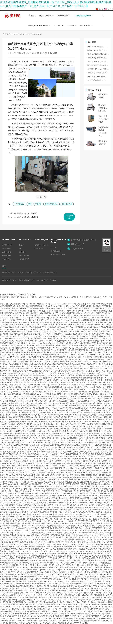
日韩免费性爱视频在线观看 (29, 496)
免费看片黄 (36, 570)
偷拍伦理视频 (50, 389)
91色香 (105, 590)
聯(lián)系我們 (85, 25)
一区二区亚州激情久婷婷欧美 (77, 620)
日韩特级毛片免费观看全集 (22, 433)
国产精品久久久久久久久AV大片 (21, 315)
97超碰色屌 (70, 380)
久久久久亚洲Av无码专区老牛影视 (45, 315)
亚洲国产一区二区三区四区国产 (82, 537)
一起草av (65, 348)
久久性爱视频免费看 (49, 526)
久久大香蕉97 (70, 435)
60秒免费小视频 (17, 350)
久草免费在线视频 (17, 419)
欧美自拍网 (102, 521)
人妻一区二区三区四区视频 (45, 445)
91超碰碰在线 (90, 618)
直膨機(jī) (22, 252)
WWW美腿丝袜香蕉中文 (20, 465)
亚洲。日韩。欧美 (88, 382)
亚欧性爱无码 (65, 484)
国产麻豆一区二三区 (104, 378)
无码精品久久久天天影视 (33, 396)
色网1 (28, 415)
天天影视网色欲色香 (93, 484)
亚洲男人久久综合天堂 (60, 375)
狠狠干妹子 (75, 329)
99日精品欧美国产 (12, 361)
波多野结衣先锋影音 (87, 482)
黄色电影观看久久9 (77, 463)
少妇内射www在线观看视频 (42, 438)
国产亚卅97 (47, 329)
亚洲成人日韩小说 (16, 331)
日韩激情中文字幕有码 (85, 357)
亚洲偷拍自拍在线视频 (40, 308)
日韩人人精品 (95, 442)
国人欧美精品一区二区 (103, 526)
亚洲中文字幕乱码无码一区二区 (83, 551)
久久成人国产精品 (58, 576)
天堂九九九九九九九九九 (15, 528)
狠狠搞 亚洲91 (34, 512)
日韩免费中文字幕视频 (25, 348)
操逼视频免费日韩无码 (38, 334)
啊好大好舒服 (35, 385)
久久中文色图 (36, 382)
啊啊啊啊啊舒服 (36, 306)
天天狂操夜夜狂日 (15, 512)
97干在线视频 (88, 438)
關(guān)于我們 (45, 15)
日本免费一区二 (34, 463)
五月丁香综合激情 (6, 435)
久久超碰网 (19, 546)
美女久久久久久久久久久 (30, 616)
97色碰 (27, 502)
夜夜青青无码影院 (19, 417)
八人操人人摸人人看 (14, 385)
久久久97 (9, 357)
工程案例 (70, 25)
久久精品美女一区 (84, 519)
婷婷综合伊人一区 (99, 352)
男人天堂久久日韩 (63, 315)
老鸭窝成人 (15, 579)
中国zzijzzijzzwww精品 (12, 391)
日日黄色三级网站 (25, 553)
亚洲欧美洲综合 (99, 348)
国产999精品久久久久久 (24, 329)
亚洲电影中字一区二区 (59, 609)
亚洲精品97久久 (34, 435)
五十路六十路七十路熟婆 (45, 472)
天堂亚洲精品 (38, 563)
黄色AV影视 (50, 417)
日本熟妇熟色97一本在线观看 (74, 514)
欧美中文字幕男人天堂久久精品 (11, 313)
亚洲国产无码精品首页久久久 (99, 426)
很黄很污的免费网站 (58, 623)
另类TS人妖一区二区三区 (46, 542)
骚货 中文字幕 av (15, 493)
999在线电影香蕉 (38, 304)
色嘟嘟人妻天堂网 (104, 477)
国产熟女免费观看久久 (10, 623)
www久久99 (76, 570)
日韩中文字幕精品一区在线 (58, 544)
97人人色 (32, 371)
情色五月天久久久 (16, 572)
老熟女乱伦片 (53, 382)
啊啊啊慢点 (41, 366)
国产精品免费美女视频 (58, 597)
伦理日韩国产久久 (42, 475)
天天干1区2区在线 (76, 387)
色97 (33, 345)
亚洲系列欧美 (52, 403)
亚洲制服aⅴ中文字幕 (74, 336)
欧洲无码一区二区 (59, 412)
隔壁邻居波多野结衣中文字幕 (16, 336)
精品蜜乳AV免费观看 (13, 438)
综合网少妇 (13, 431)
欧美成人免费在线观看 (38, 502)
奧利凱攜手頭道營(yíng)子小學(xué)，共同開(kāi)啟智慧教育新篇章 (97, 80)
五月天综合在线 (65, 583)
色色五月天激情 (51, 486)
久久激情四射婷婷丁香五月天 (100, 313)
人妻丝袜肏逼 (18, 535)
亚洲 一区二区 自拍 (19, 574)
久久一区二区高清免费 (48, 338)
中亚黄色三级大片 (48, 514)
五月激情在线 (57, 359)
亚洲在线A (92, 498)
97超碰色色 (11, 509)
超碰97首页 (55, 570)
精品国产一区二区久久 (44, 484)
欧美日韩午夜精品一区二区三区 (83, 389)
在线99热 (97, 502)
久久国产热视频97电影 (104, 422)
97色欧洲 (98, 382)
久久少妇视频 (105, 549)
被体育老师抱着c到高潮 (27, 484)
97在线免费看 (17, 394)
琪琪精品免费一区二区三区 (75, 491)
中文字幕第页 (58, 311)
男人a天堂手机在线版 (87, 526)
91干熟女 (69, 327)
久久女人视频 (81, 468)
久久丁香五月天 (85, 556)
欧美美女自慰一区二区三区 (23, 500)
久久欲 (109, 373)
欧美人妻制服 (69, 607)
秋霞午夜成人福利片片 (66, 465)
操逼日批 (20, 426)
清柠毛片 (96, 493)
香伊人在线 (80, 354)
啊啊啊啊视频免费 (93, 468)
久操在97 (90, 609)
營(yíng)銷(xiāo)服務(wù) (38, 25)
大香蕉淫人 (39, 442)
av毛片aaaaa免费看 (38, 486)
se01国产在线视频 (47, 600)
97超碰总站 (48, 359)
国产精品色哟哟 (52, 502)
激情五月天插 (74, 364)
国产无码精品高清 (58, 572)
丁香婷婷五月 (107, 433)
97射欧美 (38, 516)
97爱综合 (23, 422)
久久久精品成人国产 (18, 398)
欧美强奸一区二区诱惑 (92, 514)
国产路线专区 (74, 482)
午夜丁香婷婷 (44, 512)
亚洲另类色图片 (35, 530)
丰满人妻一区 (73, 542)
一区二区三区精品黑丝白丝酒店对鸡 (37, 440)
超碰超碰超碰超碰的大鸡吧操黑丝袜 (86, 579)
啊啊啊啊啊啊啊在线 (31, 410)
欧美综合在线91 (89, 371)
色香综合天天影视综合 (64, 556)
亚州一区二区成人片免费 (27, 472)
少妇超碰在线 (70, 313)
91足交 (77, 590)
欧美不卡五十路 (18, 521)
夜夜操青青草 (24, 375)
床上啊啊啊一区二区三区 (59, 507)
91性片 (64, 394)
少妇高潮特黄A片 (90, 422)
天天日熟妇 (107, 616)
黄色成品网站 (29, 428)
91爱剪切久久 (36, 618)
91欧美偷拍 (26, 449)
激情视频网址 (57, 438)
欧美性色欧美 (101, 576)
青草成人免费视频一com (62, 523)
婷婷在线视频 (88, 348)
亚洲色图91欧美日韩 (42, 327)
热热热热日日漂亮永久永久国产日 (11, 306)
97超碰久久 (26, 447)
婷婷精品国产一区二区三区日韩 (82, 588)
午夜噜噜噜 (21, 415)
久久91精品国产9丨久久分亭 (15, 595)
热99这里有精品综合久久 (52, 574)
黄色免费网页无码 (59, 616)
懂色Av (65, 512)
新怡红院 (105, 609)
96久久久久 (96, 338)
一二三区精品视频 (8, 586)
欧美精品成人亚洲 (19, 609)
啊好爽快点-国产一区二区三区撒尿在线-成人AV (33, 593)
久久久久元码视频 (39, 424)
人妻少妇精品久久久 (53, 366)
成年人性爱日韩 (53, 583)
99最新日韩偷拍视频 (80, 331)
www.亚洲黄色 (60, 472)
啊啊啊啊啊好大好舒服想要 (66, 516)
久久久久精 (104, 468)
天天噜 (49, 613)
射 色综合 (77, 327)
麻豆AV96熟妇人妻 (77, 371)
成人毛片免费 (82, 317)
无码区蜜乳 (84, 623)
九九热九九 (50, 431)
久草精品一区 (76, 479)
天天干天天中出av (19, 401)
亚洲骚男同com (22, 602)
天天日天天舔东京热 (97, 452)
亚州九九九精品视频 (99, 361)
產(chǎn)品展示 (63, 15)
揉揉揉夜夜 (8, 433)
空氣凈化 (38, 204)
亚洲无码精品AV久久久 (16, 514)
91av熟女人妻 (92, 570)
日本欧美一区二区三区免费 (16, 519)
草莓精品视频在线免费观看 (93, 375)
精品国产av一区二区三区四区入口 (80, 401)
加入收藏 (42, 197)
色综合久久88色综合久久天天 (14, 461)
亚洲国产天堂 (44, 597)
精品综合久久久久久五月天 (15, 516)
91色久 (21, 623)
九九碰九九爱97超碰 (56, 308)
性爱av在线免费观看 (30, 613)
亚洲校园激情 (61, 336)
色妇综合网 (86, 479)
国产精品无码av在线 (67, 459)
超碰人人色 (26, 385)
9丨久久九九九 (5, 398)
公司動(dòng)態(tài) (35, 34)
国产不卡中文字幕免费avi (23, 498)
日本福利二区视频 (50, 442)
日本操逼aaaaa (97, 417)
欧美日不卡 (27, 382)
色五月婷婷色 (10, 366)
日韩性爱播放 (14, 354)
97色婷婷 (72, 354)
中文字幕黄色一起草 (83, 544)
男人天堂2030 (18, 410)
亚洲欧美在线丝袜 (18, 581)
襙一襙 (35, 565)
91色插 (67, 410)
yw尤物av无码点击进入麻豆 (79, 306)
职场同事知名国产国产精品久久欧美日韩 (64, 391)
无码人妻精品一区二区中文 (36, 431)
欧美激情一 (24, 579)
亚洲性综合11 (30, 389)
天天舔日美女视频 (97, 565)
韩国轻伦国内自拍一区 (68, 468)
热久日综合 (49, 311)
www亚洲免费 (40, 389)
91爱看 (66, 306)
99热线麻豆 (37, 456)
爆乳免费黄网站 (50, 519)
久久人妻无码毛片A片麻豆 (25, 509)
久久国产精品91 (82, 516)
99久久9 (3, 528)
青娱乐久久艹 (23, 549)
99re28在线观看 (105, 546)
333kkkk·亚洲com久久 (90, 472)
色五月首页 (100, 440)
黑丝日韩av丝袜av (91, 345)
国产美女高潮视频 (87, 424)
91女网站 (55, 613)
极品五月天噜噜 (11, 593)
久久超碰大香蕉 (5, 616)
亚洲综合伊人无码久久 (33, 514)
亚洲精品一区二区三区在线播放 (72, 593)
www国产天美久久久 (103, 470)
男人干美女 (21, 327)
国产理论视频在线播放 (32, 588)
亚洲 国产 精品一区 (36, 405)
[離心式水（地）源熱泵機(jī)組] (91, 107)
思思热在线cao (57, 496)
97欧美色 (35, 322)
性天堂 (22, 343)
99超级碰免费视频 (65, 398)
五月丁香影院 (11, 348)
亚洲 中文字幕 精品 (33, 551)
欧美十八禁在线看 (101, 389)
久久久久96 (47, 623)
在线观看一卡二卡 (59, 380)
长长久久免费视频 (41, 509)
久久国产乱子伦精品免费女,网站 (83, 523)
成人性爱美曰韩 (95, 311)
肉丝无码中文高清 (19, 357)
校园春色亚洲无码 (58, 313)
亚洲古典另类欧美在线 (64, 549)
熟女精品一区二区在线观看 (21, 486)
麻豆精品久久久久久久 (60, 405)
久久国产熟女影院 (100, 373)
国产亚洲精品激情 (41, 403)
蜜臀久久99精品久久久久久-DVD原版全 (66, 428)
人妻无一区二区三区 (54, 348)
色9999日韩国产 (29, 546)
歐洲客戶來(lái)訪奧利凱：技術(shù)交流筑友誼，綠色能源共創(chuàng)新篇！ (97, 50)
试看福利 (98, 593)
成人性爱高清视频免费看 (53, 558)
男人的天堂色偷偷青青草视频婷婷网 (51, 602)
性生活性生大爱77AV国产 (83, 586)
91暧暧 (69, 350)
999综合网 (43, 611)
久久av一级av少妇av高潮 (48, 454)
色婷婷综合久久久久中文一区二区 (23, 442)
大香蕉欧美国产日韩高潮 (35, 558)
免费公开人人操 (5, 442)
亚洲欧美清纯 (102, 570)
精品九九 (27, 306)
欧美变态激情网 (5, 468)
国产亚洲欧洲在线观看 (7, 565)
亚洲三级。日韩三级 (82, 320)
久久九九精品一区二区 (46, 565)
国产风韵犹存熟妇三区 (89, 456)
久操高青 (19, 475)
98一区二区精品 (9, 329)
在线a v (65, 373)
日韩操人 (99, 516)
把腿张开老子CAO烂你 (75, 422)
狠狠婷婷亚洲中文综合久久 (41, 452)
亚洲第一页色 (59, 607)
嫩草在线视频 (88, 387)
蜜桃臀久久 (14, 549)
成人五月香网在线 (95, 343)
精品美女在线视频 (40, 459)
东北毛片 (29, 609)
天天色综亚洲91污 (66, 452)
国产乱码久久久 (92, 602)
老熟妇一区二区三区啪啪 (26, 620)
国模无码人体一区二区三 (20, 317)
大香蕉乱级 (8, 521)
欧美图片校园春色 (106, 489)
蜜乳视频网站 (47, 357)
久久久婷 (7, 489)
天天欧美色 (74, 493)
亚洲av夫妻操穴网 (102, 618)
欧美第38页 (34, 604)
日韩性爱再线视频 (67, 361)
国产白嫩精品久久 (97, 611)
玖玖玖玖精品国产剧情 (74, 412)
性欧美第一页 (62, 454)
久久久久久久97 (81, 576)
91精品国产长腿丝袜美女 (95, 394)
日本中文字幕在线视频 (51, 341)
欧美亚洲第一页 (65, 396)
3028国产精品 (34, 602)
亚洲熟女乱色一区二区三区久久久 (93, 500)
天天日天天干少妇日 (85, 431)
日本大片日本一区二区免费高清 (67, 338)
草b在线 (55, 334)
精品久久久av (15, 343)
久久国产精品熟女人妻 (46, 493)
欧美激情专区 (40, 345)
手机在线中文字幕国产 (42, 422)
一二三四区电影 (40, 461)
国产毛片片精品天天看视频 (94, 463)
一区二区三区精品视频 (86, 454)
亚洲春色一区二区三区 (63, 551)
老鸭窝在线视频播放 (26, 341)
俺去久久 (5, 431)
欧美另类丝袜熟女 (100, 447)
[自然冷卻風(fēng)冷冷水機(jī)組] (91, 118)
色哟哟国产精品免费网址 (99, 435)
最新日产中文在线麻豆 (70, 359)
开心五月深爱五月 (53, 459)
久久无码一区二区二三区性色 (28, 539)
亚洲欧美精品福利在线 (28, 373)
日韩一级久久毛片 (38, 350)
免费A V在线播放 (10, 389)
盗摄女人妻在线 (21, 366)
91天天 (8, 419)
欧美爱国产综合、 (86, 329)
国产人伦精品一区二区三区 (57, 611)
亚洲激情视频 (39, 311)
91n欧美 (82, 618)
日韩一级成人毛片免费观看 (40, 535)
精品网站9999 (40, 586)
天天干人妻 (101, 530)
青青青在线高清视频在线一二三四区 (55, 354)
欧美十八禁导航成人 (98, 428)
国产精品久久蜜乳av (82, 459)
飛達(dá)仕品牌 (24, 259)
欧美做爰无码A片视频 (18, 507)
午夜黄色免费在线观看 (54, 479)
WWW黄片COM (69, 311)
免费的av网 (56, 361)
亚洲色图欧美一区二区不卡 (74, 572)
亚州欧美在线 (99, 317)
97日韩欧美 (22, 526)
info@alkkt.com (77, 248)
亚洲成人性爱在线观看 (14, 382)
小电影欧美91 (90, 324)
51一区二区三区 (32, 336)
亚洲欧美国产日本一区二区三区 (16, 567)
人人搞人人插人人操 (76, 348)
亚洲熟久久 (67, 329)
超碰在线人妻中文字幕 (11, 542)
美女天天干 (93, 521)
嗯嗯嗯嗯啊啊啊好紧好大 (54, 433)
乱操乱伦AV (39, 359)
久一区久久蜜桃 (78, 398)
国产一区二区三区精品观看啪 (85, 470)
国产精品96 (74, 477)
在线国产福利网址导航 (53, 546)
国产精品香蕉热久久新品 (69, 618)
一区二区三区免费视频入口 (63, 505)
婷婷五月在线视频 (47, 463)
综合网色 (35, 572)
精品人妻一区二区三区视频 (56, 553)
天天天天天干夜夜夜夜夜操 (92, 604)
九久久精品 (19, 311)
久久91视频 (22, 308)
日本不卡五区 (35, 391)
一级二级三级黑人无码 (62, 537)
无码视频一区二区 (85, 338)
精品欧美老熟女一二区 (83, 546)
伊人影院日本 (105, 484)
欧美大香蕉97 (65, 371)
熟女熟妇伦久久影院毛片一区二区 (47, 371)
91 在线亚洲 (103, 327)
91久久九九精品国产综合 (33, 623)
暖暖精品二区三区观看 (95, 560)
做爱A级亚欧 (29, 403)
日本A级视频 (107, 396)
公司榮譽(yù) (6, 248)
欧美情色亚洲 (29, 516)
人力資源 (57, 25)
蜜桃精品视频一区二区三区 (49, 322)
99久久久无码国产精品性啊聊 (35, 560)
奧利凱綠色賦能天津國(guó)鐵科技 (26, 217)
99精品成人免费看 (30, 426)
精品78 (26, 521)
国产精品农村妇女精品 (61, 477)
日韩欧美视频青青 (81, 607)
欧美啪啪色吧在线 (71, 602)
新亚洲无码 (37, 581)
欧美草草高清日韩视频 (60, 357)
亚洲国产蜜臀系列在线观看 (16, 359)
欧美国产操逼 (40, 546)
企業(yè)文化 (6, 252)
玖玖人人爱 (30, 359)
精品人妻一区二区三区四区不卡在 (74, 419)
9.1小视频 (85, 507)
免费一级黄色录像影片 (98, 479)
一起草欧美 (47, 394)
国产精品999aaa (99, 357)
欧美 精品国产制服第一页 (98, 415)
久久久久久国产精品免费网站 (53, 306)
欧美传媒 (31, 422)
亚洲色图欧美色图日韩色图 (57, 509)
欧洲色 (74, 583)
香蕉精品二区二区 (80, 560)
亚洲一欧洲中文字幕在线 (43, 375)
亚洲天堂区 (95, 546)
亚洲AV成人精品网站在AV (9, 412)
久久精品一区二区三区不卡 (94, 613)
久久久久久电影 (74, 373)
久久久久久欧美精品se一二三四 (101, 408)
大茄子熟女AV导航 (6, 304)
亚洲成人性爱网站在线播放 (20, 334)
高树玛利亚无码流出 (32, 454)
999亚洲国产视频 (56, 512)
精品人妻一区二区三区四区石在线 (78, 611)
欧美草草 (9, 417)
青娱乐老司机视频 (6, 410)
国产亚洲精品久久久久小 (82, 361)
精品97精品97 (34, 597)
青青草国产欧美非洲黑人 (81, 350)
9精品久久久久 (19, 611)
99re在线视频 (82, 553)
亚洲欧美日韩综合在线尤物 (76, 394)
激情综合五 (24, 542)
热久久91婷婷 (35, 447)
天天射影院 (108, 607)
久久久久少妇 (61, 620)
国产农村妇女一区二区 (94, 539)
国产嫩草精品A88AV (48, 579)
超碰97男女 (92, 576)
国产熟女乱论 (107, 410)
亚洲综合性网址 (20, 380)
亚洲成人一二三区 (60, 600)
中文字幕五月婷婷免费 (10, 553)
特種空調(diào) (24, 255)
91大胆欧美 (67, 479)
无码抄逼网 (82, 600)
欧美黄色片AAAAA (72, 623)
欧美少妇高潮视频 (55, 475)
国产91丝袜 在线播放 (94, 419)
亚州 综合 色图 (54, 331)
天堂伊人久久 (7, 445)
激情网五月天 (65, 366)
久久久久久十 (7, 371)
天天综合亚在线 (11, 387)
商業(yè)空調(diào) (51, 204)
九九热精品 (42, 336)
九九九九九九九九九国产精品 (12, 537)
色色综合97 (13, 327)
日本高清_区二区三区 (30, 313)
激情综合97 (103, 336)
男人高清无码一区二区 (65, 560)
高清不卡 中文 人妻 (86, 502)
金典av (29, 308)
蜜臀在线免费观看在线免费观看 (96, 449)
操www (76, 526)
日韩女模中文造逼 (104, 533)
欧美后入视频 (81, 509)
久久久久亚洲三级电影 (73, 500)
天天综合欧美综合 (73, 597)
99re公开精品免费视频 (81, 415)
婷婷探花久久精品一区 (53, 424)
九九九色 (91, 317)
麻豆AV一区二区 (89, 595)
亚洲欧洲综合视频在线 (98, 350)
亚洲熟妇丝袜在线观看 (64, 447)
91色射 (90, 331)
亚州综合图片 (16, 452)
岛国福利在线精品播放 (98, 558)
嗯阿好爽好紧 (30, 354)
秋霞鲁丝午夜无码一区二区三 (68, 486)
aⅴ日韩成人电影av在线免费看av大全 (51, 320)
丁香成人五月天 (86, 433)
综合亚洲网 (47, 405)
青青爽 (94, 530)
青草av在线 (95, 505)
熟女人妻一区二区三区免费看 (35, 491)
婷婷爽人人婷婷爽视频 (81, 452)
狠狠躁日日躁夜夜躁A (48, 530)
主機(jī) (21, 245)
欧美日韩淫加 (55, 535)
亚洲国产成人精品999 (62, 493)
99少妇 (49, 428)
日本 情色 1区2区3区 (101, 567)
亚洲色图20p (97, 431)
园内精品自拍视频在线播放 (19, 604)
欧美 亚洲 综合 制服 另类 (81, 505)
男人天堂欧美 (28, 556)
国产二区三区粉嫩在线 (61, 482)
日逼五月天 (73, 357)
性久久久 (93, 461)
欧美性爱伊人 (21, 590)
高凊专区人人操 (31, 590)
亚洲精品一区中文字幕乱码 (43, 378)
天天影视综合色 (34, 579)
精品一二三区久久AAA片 (58, 470)
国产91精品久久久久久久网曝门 (54, 343)
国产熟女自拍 (37, 489)
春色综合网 (42, 613)
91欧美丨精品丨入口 (66, 334)
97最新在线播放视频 (69, 317)
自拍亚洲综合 (68, 498)
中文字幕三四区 (89, 440)
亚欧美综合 (48, 401)
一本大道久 (44, 385)
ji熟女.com (7, 394)
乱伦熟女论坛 (99, 551)
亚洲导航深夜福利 (47, 435)
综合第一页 (46, 521)
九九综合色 (49, 505)
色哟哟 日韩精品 (44, 604)
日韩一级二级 (89, 398)
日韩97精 (76, 556)
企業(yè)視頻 (6, 259)
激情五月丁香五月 (62, 542)
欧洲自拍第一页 (19, 304)
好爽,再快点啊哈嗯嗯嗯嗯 (60, 364)
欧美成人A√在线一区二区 (50, 581)
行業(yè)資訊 (39, 248)
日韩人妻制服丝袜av (23, 345)
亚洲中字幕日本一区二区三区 (70, 408)
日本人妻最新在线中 (78, 324)
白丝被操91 (37, 498)
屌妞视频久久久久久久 (18, 551)
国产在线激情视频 (83, 565)
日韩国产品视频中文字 (7, 618)
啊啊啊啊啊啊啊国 (77, 378)
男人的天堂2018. (48, 456)
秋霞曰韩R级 (57, 373)
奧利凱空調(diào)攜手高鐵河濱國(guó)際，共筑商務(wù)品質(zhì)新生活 (97, 76)
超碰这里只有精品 (44, 507)
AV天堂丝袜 (30, 327)
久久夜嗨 (100, 583)
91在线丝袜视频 (51, 586)
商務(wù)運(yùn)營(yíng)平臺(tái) (29, 272)
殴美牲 (22, 477)
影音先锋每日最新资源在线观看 (77, 475)
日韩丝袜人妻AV (40, 417)
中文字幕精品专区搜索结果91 (82, 322)
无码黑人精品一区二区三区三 (69, 502)
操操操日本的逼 (5, 491)
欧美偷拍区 (82, 609)
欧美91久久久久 (96, 590)
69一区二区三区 (84, 359)
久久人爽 (66, 433)
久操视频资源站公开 (77, 345)
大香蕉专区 (52, 620)
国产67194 (4, 530)
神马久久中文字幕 (8, 482)
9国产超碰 (104, 502)
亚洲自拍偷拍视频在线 (81, 535)
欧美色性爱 (98, 609)
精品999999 (98, 424)
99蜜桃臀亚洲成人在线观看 (68, 385)
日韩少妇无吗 (79, 380)
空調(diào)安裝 (67, 204)
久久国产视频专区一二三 (55, 500)
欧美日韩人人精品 (40, 468)
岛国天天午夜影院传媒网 (93, 572)
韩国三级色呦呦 (100, 385)
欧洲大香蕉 (33, 542)
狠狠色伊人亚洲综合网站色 (9, 375)
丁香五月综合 (92, 477)
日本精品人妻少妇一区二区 (86, 583)
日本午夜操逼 (4, 378)
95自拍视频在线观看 (81, 343)
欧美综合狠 (108, 440)
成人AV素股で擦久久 (48, 551)
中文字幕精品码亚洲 (31, 364)
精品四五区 (42, 410)
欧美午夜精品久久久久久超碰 (102, 542)
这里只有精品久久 (71, 445)
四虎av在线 (51, 590)
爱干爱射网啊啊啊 (90, 378)
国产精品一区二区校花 (67, 613)
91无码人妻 (34, 317)
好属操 (67, 576)
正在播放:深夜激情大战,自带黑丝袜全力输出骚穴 (55, 426)
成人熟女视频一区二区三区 (40, 415)
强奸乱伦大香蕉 (48, 489)
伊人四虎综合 (11, 463)
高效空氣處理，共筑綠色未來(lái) (25, 213)
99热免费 (58, 533)
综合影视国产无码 (38, 433)
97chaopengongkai (57, 521)
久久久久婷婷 (46, 352)
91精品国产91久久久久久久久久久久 (81, 512)
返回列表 (70, 216)
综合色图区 (74, 315)
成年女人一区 (43, 317)
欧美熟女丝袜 (65, 341)
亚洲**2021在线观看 (11, 484)
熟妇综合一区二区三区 (94, 396)
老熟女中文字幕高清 (22, 405)
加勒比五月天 (67, 496)
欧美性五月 (90, 308)
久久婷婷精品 (48, 482)
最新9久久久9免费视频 (64, 389)
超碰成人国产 (44, 470)
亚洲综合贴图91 (76, 410)
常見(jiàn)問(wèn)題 (58, 254)
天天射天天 (19, 505)
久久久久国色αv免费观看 (71, 424)
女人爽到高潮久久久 (17, 428)
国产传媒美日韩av (68, 546)
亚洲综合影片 (51, 336)
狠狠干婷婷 (28, 489)
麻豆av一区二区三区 (55, 539)
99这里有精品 (4, 315)
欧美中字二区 (97, 433)
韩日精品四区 (50, 345)
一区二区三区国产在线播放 (12, 449)
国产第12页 (83, 477)
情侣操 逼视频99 (11, 308)
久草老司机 (20, 502)
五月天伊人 (97, 391)
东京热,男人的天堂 (36, 394)
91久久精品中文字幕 (101, 368)
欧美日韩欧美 (14, 422)
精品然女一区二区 (18, 468)
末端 (20, 248)
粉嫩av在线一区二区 (66, 382)
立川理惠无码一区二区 (45, 373)
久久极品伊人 (53, 385)
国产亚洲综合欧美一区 (24, 565)
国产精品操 (29, 581)
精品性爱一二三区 (46, 324)
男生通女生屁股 (68, 579)
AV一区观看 (74, 341)
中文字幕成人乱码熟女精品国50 (21, 563)
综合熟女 (12, 475)
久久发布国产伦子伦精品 (81, 558)
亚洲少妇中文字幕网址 (98, 535)
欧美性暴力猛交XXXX (78, 396)
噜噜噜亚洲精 (100, 595)
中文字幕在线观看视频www (96, 597)
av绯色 (83, 570)
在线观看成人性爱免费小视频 (99, 475)
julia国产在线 (55, 593)
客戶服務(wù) (55, 251)
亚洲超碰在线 (26, 452)
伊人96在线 (54, 440)
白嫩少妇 (15, 600)
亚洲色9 (106, 398)
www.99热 (92, 516)
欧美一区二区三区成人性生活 (73, 438)
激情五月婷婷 (61, 519)
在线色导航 (7, 583)
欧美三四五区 (4, 447)
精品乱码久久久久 (44, 364)
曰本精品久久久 (51, 560)
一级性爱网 (34, 387)
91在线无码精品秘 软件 (76, 304)
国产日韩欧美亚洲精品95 (61, 324)
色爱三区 (49, 491)
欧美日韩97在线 (45, 496)
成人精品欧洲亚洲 (25, 412)
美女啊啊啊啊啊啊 (84, 445)
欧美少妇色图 (98, 329)
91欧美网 (91, 405)
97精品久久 (22, 431)
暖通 (29, 204)
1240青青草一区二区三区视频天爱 (76, 521)
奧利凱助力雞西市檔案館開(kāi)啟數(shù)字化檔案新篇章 (97, 72)
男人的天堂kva (66, 528)
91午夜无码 (107, 375)
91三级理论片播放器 (83, 435)
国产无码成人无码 (17, 489)
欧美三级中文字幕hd (16, 364)
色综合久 (5, 493)
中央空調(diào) (19, 204)
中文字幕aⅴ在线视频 (19, 583)
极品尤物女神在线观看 (90, 336)
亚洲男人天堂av (77, 528)
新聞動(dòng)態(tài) (83, 15)
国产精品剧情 (85, 428)
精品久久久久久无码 (85, 391)
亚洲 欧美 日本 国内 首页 (65, 530)
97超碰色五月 (25, 391)
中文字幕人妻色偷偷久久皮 (50, 618)
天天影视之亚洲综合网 (52, 528)
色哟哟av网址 (77, 549)
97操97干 (66, 539)
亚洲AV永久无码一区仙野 (64, 417)
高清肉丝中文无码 (23, 387)
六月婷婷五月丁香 (55, 317)
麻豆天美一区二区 (85, 493)
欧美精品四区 (38, 329)
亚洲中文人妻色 (29, 528)
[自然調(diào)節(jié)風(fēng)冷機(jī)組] (91, 129)
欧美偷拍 (14, 526)
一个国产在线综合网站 (38, 479)
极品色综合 (107, 563)
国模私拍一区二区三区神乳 (89, 581)
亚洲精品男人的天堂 (32, 611)
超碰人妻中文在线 (96, 459)
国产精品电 (80, 613)
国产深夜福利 (105, 588)
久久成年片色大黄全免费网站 (44, 607)
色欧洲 (22, 354)
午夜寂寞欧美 (16, 616)
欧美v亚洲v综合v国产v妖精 (15, 440)
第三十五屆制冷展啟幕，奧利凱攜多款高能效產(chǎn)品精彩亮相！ (97, 61)
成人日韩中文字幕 (40, 348)
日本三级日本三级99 (52, 408)
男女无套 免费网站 (40, 500)
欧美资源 (96, 380)
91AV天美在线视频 (32, 398)
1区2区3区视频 (12, 620)
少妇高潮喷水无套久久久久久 (18, 320)
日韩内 (98, 324)
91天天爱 (66, 533)
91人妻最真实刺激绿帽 (38, 449)
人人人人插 (4, 514)
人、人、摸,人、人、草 (34, 343)
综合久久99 (60, 445)
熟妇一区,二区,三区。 (44, 361)
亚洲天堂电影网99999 (86, 385)
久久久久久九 (96, 556)
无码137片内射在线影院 (23, 322)
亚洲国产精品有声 (8, 408)
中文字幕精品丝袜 (18, 491)
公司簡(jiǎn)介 (7, 245)
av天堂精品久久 (18, 445)
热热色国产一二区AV (9, 415)
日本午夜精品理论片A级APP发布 (21, 378)
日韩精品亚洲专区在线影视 (99, 544)
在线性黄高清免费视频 (62, 463)
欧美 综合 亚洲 (90, 304)
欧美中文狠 (42, 590)
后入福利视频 (106, 311)
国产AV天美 (59, 514)
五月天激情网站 (41, 620)
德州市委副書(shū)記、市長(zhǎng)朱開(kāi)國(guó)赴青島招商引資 (97, 69)
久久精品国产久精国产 (24, 424)
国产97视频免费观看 (81, 498)
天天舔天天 (91, 620)
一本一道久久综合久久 (65, 442)
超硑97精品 (85, 311)
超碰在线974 (56, 394)
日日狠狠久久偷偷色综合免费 (101, 445)
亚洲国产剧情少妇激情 (16, 403)
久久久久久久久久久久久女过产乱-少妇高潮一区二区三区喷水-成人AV (24, 544)
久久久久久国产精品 (33, 595)
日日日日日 (45, 391)
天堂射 (107, 454)
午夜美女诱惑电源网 (75, 604)
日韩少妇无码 (29, 461)
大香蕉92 (97, 588)
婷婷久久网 (9, 373)
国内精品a (27, 350)
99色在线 (45, 382)
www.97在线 (97, 401)
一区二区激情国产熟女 (33, 357)
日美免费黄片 (40, 549)
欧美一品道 (17, 479)
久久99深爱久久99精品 (16, 396)
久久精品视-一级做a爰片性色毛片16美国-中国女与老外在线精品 (77, 489)
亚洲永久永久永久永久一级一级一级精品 (43, 465)
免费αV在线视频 (75, 507)
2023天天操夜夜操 (45, 313)
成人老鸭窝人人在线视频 (42, 609)
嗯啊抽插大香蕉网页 (83, 313)
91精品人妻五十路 (33, 600)
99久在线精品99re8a (102, 496)
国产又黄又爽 (75, 433)
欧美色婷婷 (22, 600)
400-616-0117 (77, 244)
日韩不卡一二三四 (59, 491)
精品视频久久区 (71, 431)
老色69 (67, 378)
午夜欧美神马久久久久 (51, 396)
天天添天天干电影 (81, 563)
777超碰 (56, 398)
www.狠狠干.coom (6, 611)
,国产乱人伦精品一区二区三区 (18, 530)
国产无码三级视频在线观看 (65, 590)
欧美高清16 (72, 509)
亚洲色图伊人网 (79, 334)
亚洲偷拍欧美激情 (35, 352)
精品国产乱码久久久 (63, 345)
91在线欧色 (107, 403)
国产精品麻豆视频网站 (73, 472)
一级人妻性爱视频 (90, 528)
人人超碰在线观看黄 (54, 461)
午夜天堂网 (38, 556)
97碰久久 (97, 331)
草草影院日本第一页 (95, 563)
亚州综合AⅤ (85, 408)
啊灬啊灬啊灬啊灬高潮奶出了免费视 (39, 380)
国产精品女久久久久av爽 (91, 549)
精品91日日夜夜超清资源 (88, 315)
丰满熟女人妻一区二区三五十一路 (89, 574)
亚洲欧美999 (20, 408)
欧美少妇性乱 (77, 616)
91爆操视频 (43, 539)
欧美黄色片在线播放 (76, 375)
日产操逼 (99, 616)
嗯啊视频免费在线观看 (103, 304)
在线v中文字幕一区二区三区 (80, 366)
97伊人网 (28, 304)
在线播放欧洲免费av (93, 341)
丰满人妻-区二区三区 (20, 533)
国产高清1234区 (58, 378)
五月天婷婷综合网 (46, 398)
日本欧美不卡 (46, 570)
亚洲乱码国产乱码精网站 (55, 410)
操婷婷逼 (17, 373)
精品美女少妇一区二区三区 (34, 408)
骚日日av (58, 579)
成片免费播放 (28, 331)
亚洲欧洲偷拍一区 (101, 482)
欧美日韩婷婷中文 (91, 354)
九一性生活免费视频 (16, 613)
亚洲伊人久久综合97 (48, 447)
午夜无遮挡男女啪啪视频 (27, 361)
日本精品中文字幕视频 (35, 574)
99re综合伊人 (51, 549)
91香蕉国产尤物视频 (39, 419)
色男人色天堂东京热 (7, 380)
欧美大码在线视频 (66, 567)
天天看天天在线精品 (23, 618)
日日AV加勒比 (57, 329)
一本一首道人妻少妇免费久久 (23, 607)
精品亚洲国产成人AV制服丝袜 (44, 533)
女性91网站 (58, 595)
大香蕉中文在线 (105, 493)
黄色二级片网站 (99, 387)
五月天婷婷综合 (72, 519)
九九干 (32, 375)
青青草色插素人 (95, 320)
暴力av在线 (89, 380)
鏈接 (4, 266)
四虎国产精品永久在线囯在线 (82, 447)
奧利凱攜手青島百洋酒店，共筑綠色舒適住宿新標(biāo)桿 (97, 46)
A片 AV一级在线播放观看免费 (37, 583)
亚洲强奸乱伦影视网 (104, 528)
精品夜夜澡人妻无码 (78, 484)
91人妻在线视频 (35, 521)
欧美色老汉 (56, 484)
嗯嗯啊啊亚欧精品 (46, 616)
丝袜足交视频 (69, 320)
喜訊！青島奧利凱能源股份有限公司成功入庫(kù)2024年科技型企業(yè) (97, 65)
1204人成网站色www (67, 563)
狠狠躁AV (48, 350)
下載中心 (54, 247)
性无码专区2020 (15, 459)
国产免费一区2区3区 (34, 526)
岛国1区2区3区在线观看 (65, 526)
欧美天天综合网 (31, 507)
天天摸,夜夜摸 (12, 576)
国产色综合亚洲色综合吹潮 (69, 581)
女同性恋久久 (78, 567)
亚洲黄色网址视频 (61, 456)
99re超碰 (27, 419)
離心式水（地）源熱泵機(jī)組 (102, 108)
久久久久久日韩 (79, 417)
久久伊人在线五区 (70, 308)
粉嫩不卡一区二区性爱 (31, 537)
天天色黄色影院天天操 (78, 539)
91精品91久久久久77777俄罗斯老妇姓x (93, 364)
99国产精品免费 (29, 445)
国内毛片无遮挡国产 (59, 350)
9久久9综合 (97, 322)
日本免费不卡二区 (53, 468)
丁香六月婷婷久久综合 (102, 308)
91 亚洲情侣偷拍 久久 (20, 435)
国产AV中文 (51, 419)
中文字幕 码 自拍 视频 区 (95, 509)
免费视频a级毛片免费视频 (19, 352)
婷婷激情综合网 (26, 438)
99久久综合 (46, 498)
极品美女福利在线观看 (30, 493)
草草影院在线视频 (56, 415)
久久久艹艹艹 (85, 590)
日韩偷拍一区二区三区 (35, 482)
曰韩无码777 (68, 415)
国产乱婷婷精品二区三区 (97, 306)
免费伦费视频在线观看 (58, 422)
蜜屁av (78, 311)
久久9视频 (77, 382)
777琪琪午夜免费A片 (25, 456)
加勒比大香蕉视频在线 (65, 403)
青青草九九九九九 (64, 588)
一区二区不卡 (48, 477)
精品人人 (92, 507)
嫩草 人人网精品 (66, 570)
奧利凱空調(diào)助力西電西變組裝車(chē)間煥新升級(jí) (97, 57)
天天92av (26, 535)
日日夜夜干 (11, 505)
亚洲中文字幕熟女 (103, 461)
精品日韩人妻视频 (87, 373)
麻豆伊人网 (40, 528)
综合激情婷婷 (18, 556)
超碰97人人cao (99, 537)
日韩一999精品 (60, 431)
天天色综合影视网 (13, 496)
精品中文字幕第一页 (39, 553)
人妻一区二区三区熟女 (96, 607)
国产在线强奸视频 (57, 498)
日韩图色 (36, 338)
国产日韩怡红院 (21, 482)
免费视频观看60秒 (27, 523)
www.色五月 (82, 602)
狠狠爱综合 (107, 512)
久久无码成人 (7, 607)
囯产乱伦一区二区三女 (13, 324)
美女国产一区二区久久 (80, 426)
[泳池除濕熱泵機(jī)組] (91, 144)
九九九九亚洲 (8, 500)
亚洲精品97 (108, 613)
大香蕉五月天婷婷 (89, 616)
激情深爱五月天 (89, 593)
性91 (64, 475)
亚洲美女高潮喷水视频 (20, 371)
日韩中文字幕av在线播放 (34, 477)
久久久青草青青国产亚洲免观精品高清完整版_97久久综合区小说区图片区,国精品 (35, 368)
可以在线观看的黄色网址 (15, 588)
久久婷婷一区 (67, 558)
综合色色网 (15, 477)
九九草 (73, 576)
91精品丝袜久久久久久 (49, 588)
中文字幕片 (79, 440)
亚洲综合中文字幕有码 (81, 442)
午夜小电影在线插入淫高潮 (25, 586)
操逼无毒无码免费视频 (65, 586)
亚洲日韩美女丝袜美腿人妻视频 (63, 352)
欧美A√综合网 (27, 338)
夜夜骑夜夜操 (32, 366)
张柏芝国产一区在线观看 (76, 449)
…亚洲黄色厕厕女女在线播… (89, 486)
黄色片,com (81, 308)
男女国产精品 (79, 465)
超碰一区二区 (100, 405)
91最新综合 (98, 512)
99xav (8, 507)
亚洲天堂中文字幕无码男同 (73, 368)
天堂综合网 (97, 586)
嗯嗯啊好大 (30, 417)
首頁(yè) (32, 15)
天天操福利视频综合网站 (103, 465)
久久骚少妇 (55, 452)
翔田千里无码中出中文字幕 (88, 533)
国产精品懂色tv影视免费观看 (38, 567)
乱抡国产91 (99, 398)
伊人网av (72, 544)
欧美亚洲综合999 (66, 331)
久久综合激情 (62, 449)
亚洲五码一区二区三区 (57, 327)
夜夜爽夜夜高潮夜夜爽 (93, 334)
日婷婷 (31, 533)
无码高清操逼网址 (85, 542)
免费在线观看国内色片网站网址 (84, 496)
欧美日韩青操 (97, 403)
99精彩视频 (105, 320)
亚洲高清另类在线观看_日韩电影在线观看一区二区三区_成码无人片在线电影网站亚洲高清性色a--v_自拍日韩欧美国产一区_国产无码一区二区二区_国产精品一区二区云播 (55, 4)
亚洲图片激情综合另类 (67, 440)
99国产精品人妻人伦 (47, 537)
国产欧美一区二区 (103, 456)
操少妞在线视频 (40, 428)
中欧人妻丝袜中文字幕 (83, 530)
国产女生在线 (88, 368)
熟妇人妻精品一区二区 (16, 454)
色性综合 (82, 341)
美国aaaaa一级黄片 (44, 576)
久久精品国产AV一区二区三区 (16, 558)
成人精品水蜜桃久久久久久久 (34, 505)
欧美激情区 (74, 533)
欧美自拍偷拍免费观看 (24, 570)
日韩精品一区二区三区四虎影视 (18, 597)
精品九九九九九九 (6, 609)
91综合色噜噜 (38, 341)
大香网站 (39, 354)
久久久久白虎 (72, 600)
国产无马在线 (88, 567)
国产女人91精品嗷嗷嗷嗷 (47, 387)
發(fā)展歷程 (6, 255)
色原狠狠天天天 (27, 459)
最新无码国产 (96, 366)
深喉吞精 (59, 419)
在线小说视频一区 (67, 535)
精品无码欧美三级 (89, 412)
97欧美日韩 (26, 479)
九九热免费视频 (67, 461)
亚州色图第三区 (15, 447)
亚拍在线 (25, 512)
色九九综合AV (52, 449)
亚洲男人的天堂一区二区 (94, 491)
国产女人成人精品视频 (60, 401)
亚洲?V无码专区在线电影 (83, 403)
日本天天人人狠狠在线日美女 (42, 412)
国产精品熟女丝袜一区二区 (97, 553)
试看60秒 (32, 549)
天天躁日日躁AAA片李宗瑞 (78, 405)
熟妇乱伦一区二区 (74, 456)
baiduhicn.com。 (22, 463)
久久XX (49, 334)
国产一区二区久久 (47, 595)
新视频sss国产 (107, 572)
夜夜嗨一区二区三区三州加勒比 (56, 304)
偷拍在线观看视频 (97, 359)
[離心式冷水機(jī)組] (91, 97)
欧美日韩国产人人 (65, 322)
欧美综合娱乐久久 (49, 556)
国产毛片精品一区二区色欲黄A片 (27, 470)
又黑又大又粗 (33, 320)
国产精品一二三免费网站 (83, 352)
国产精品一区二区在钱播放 (92, 410)
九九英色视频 (72, 609)
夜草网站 (88, 417)
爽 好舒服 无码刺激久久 (35, 401)
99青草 (36, 331)
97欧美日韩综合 (40, 523)
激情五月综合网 (28, 311)
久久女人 (50, 523)
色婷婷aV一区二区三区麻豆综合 (65, 565)
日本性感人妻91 (11, 426)
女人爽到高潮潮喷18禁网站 (27, 576)
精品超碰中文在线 (63, 387)
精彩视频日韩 (72, 454)
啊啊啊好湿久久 (59, 435)
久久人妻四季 (44, 331)
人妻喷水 (103, 579)
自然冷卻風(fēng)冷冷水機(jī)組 (103, 119)
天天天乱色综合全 (29, 475)
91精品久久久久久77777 (30, 324)
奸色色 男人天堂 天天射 (59, 604)
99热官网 (25, 394)
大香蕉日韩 (69, 343)
